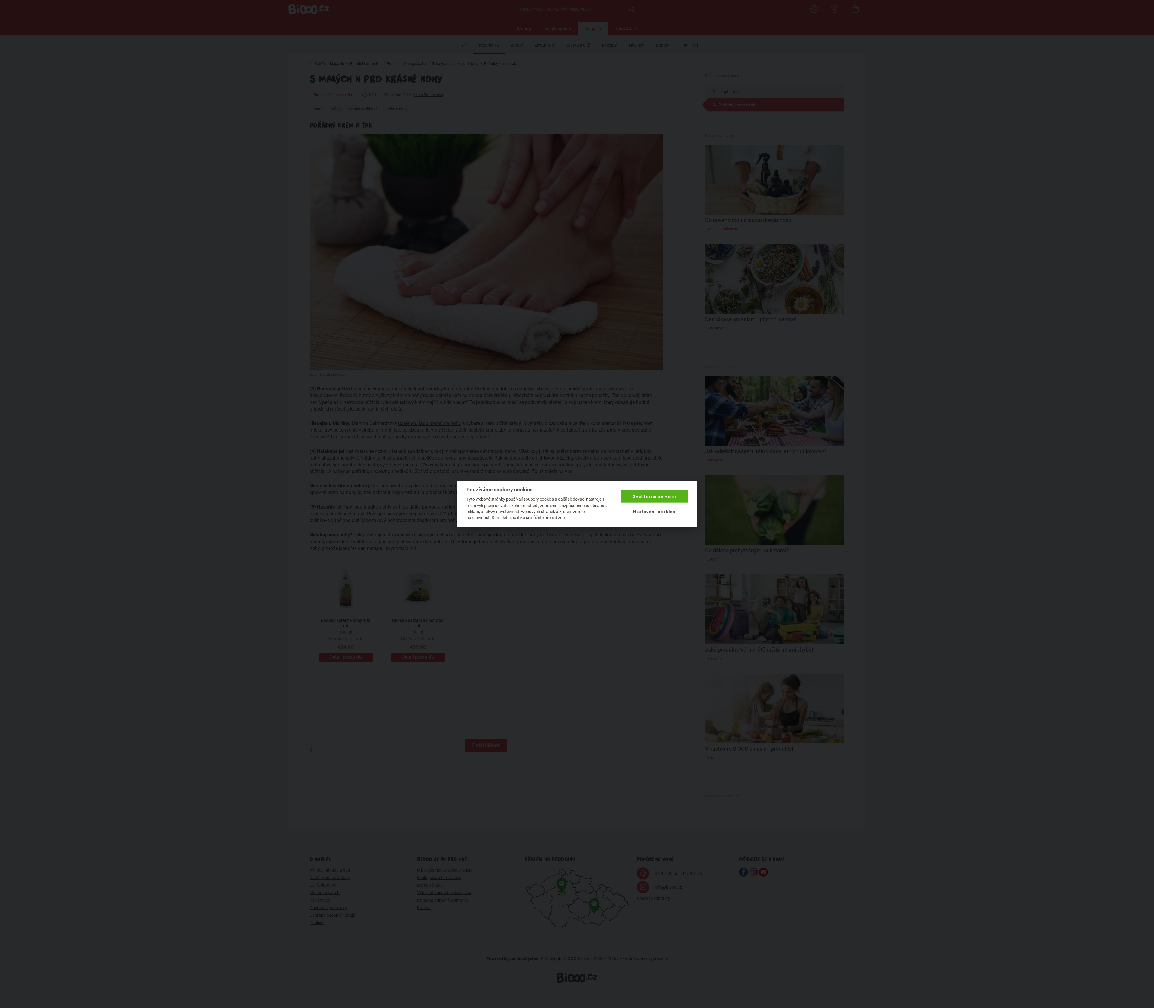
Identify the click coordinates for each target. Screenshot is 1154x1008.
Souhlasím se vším (654, 496)
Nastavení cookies (654, 511)
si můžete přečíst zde (545, 517)
